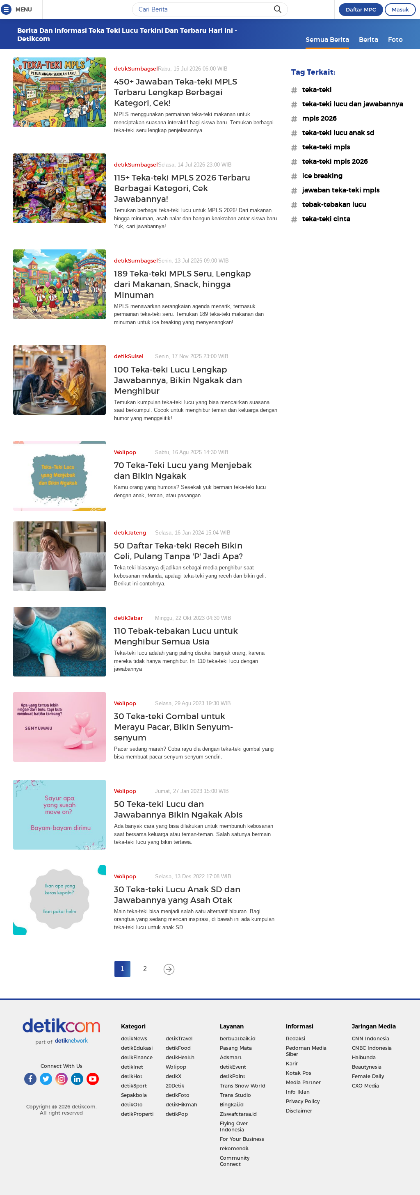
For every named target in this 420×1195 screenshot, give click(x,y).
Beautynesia (366, 1067)
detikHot (131, 1076)
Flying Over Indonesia (234, 1126)
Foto (395, 39)
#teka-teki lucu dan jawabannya (350, 104)
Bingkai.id (232, 1104)
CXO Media (365, 1086)
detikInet (132, 1067)
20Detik (175, 1086)
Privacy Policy (303, 1101)
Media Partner (303, 1082)
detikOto (132, 1104)
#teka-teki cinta (323, 219)
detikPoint (232, 1076)
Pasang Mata (236, 1048)
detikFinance (137, 1057)
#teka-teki (314, 89)
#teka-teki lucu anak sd (335, 132)
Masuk (400, 9)
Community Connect (234, 1161)
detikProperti (137, 1114)
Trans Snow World (242, 1086)
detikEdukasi (137, 1048)
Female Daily (368, 1076)
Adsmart (231, 1057)
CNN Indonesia (370, 1038)
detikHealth (180, 1057)
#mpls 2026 (317, 118)
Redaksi (295, 1038)
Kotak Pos (298, 1073)
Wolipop (176, 1067)
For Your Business (242, 1139)
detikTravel (179, 1038)
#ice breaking (319, 175)
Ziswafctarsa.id (238, 1114)
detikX (173, 1076)
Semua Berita (327, 39)
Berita (368, 39)
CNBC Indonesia (372, 1048)
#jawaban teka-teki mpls (338, 190)
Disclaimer (299, 1111)
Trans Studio (235, 1095)
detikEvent (233, 1067)
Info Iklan (298, 1092)
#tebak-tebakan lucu (331, 204)
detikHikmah (181, 1104)
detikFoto (177, 1095)
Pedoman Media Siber (306, 1051)
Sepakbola (134, 1095)
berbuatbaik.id (238, 1038)
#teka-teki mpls (323, 147)
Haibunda (364, 1057)
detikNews (134, 1038)
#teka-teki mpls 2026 (332, 161)
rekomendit (234, 1148)
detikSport (134, 1086)
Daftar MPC (361, 9)
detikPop (177, 1114)
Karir (292, 1063)
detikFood (178, 1048)
